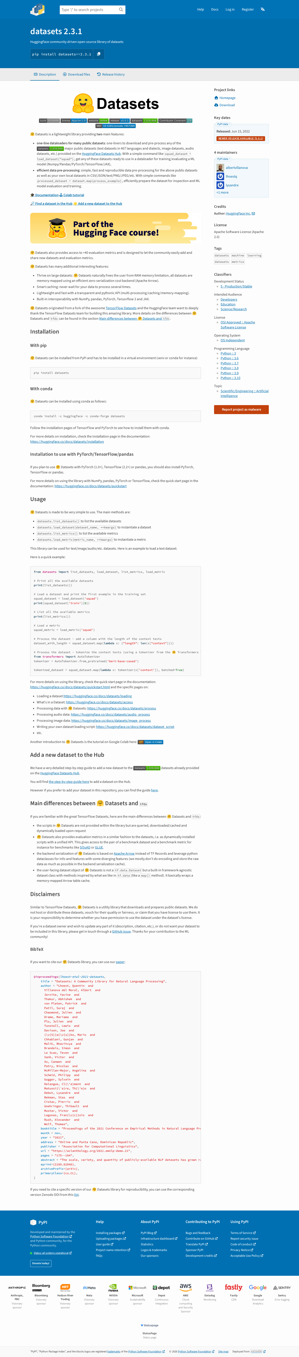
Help (200, 9)
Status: (51, 1253)
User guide (103, 1244)
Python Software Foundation (49, 1236)
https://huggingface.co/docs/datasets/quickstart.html (70, 687)
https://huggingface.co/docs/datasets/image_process (111, 720)
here (154, 790)
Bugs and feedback (198, 1233)
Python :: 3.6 (230, 358)
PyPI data (222, 124)
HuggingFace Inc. (238, 213)
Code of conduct (241, 1244)
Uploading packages (109, 1238)
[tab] (44, 74)
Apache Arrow (124, 853)
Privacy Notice (240, 1250)
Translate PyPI (195, 1244)
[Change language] (263, 9)
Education (228, 304)
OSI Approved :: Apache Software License (238, 325)
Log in (230, 9)
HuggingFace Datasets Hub (101, 153)
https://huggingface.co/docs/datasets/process (121, 708)
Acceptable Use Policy (245, 1255)
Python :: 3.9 (230, 373)
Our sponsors (149, 1255)
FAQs (99, 1255)
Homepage (228, 97)
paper (120, 962)
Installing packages (108, 1233)
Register (248, 9)
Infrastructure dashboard (157, 1238)
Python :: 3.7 (230, 363)
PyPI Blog (147, 1233)
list (76, 1194)
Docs (214, 9)
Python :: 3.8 (230, 368)
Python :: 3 (228, 353)
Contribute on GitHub (200, 1238)
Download (227, 105)
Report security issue (244, 1238)
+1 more (222, 192)
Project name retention (111, 1250)
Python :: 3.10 (230, 378)
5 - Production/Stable (236, 286)
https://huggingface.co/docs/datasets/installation (67, 441)
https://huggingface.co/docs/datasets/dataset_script (135, 726)
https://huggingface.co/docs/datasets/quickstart (91, 486)
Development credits (199, 1255)
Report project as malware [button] (241, 409)
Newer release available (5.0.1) (240, 138)
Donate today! (40, 1263)
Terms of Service (241, 1233)
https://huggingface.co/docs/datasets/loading (97, 696)
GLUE (99, 847)
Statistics (147, 1244)
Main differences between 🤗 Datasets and (134, 318)
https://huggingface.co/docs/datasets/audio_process (110, 714)
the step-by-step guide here (69, 781)
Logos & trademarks (154, 1250)
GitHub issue (121, 931)
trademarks (113, 1351)
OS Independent (233, 340)
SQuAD (85, 847)
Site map (223, 1351)
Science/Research (234, 309)
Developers (229, 299)
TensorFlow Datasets (121, 308)
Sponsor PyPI (194, 1250)
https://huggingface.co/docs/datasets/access (99, 702)
